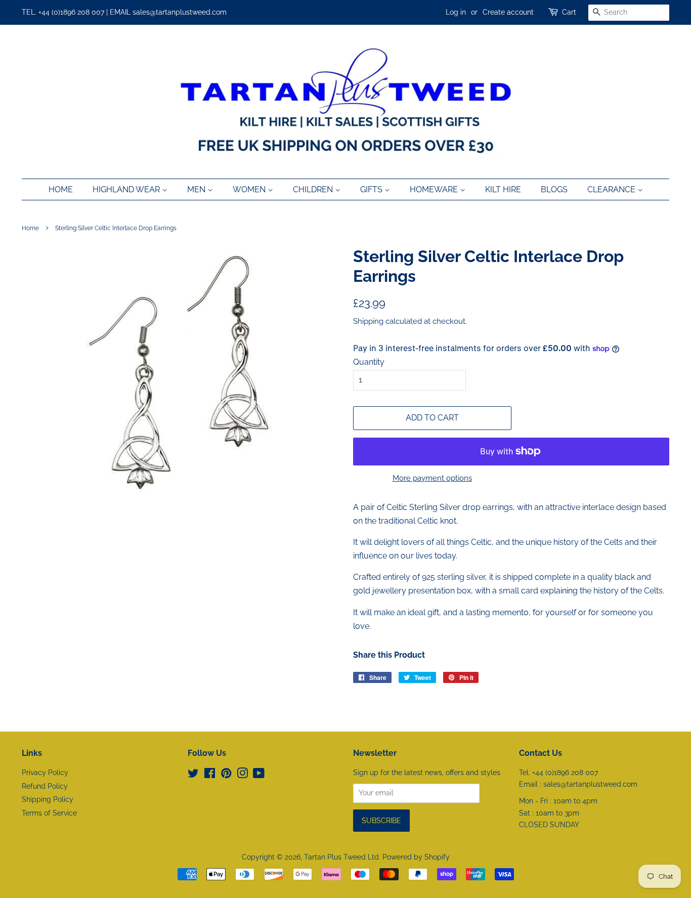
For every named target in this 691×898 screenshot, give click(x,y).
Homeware (435, 189)
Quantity (368, 362)
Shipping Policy (47, 799)
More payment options (432, 478)
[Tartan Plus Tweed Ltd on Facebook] (209, 775)
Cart (569, 12)
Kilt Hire (503, 189)
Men (197, 189)
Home (61, 189)
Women (250, 189)
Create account (508, 12)
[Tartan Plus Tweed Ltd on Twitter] (193, 775)
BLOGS (554, 189)
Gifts (372, 189)
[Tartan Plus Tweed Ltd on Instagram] (242, 775)
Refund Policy (45, 786)
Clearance (612, 189)
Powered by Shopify (416, 857)
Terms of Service (49, 813)
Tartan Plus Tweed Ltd (341, 857)
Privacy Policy (45, 772)
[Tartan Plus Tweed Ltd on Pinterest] (226, 775)
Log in (456, 12)
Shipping (368, 321)
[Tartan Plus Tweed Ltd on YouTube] (259, 775)
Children (314, 189)
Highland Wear (127, 189)
